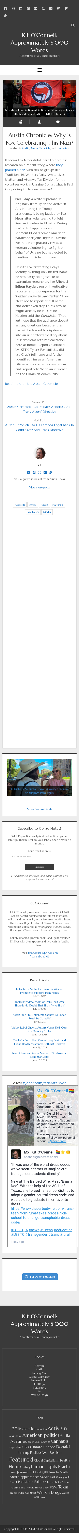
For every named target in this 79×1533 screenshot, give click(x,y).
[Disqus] (39, 581)
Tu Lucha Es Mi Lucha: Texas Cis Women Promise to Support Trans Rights (39, 991)
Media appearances (24, 1477)
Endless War (39, 1452)
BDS (25, 1441)
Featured (57, 504)
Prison (65, 1482)
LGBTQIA (39, 1384)
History (26, 1467)
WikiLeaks (39, 1497)
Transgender (17, 1492)
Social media (26, 1487)
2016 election (24, 1428)
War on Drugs (39, 1395)
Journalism (63, 148)
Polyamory (39, 1387)
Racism (14, 1487)
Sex (39, 1391)
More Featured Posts (39, 809)
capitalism (15, 1447)
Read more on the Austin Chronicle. (31, 384)
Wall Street (30, 1493)
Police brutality (53, 1482)
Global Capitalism (39, 1376)
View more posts (39, 487)
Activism (20, 504)
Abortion (42, 1429)
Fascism (56, 1452)
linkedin (54, 1472)
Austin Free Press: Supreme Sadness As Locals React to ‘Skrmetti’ (39, 1016)
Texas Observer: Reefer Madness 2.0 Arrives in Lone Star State (39, 1055)
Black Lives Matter (39, 1441)
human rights (44, 1466)
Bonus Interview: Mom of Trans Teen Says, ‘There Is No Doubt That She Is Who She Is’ (39, 1003)
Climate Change (42, 1447)
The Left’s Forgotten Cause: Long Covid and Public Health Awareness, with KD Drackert (39, 1042)
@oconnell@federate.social (45, 1083)
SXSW (53, 1487)
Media (47, 512)
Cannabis (59, 1441)
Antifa (32, 504)
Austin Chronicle (40, 148)
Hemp (15, 1466)
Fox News (33, 512)
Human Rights (39, 1380)
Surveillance (42, 1487)
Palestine (25, 1481)
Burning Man (39, 1373)
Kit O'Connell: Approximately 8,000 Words (39, 43)
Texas (63, 1487)
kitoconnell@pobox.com (43, 953)
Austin (25, 148)
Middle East (47, 1477)
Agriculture (15, 1436)
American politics (40, 1435)
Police (39, 1481)
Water (65, 1493)
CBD (25, 1447)
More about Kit (39, 956)
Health (64, 1460)
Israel (62, 1466)
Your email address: (39, 851)
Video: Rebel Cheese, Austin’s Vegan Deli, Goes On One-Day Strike (39, 1029)
